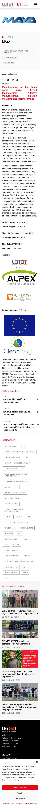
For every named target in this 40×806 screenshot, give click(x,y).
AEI (27, 457)
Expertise (19, 517)
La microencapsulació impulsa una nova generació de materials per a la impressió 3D (18, 427)
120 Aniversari (10, 446)
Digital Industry (11, 58)
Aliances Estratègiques (14, 468)
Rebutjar (20, 793)
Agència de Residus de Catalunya (18, 463)
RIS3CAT (27, 556)
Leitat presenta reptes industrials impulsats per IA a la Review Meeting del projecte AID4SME (19, 707)
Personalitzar (20, 799)
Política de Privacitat (22, 803)
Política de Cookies (9, 803)
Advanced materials (13, 457)
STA (24, 567)
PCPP (6, 545)
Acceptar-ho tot (20, 787)
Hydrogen (9, 533)
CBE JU (7, 487)
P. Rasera (23, 310)
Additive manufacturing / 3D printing (16, 52)
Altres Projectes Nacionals (16, 481)
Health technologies (20, 522)
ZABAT (7, 578)
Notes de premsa (11, 539)
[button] (37, 762)
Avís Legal (33, 803)
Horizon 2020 (9, 63)
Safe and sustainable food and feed (19, 561)
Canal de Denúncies (10, 744)
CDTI (16, 487)
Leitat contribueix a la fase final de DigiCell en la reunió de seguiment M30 (20, 612)
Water (25, 572)
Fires (29, 517)
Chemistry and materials (15, 493)
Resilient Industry (12, 556)
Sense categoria (11, 567)
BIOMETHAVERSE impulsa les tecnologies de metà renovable (16, 642)
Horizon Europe (26, 528)
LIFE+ (19, 533)
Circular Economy (12, 498)
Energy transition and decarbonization (14, 510)
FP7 (6, 522)
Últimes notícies (11, 572)
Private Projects (11, 550)
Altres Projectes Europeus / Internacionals (16, 475)
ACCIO (23, 446)
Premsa (16, 545)
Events (7, 517)
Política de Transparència (12, 738)
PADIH (25, 539)
